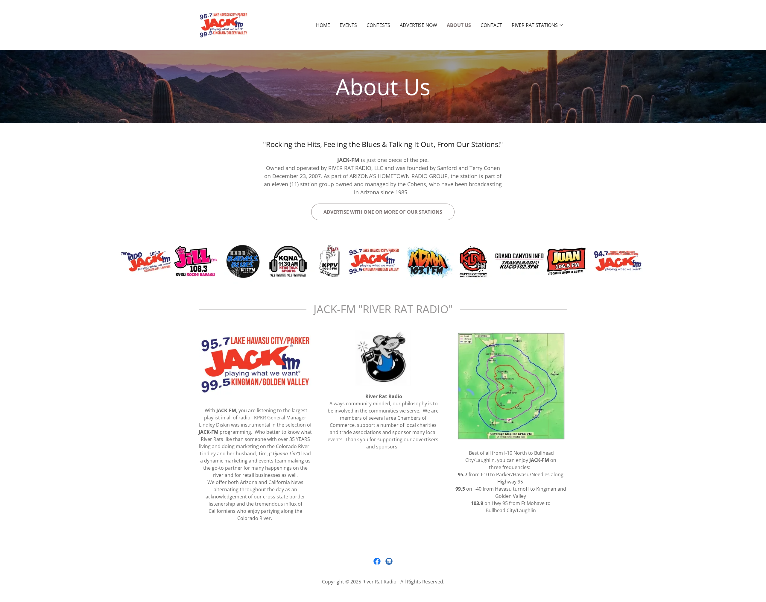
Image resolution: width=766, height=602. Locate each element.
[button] (538, 25)
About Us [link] (459, 25)
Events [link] (348, 25)
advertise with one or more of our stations (382, 212)
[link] (223, 24)
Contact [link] (491, 25)
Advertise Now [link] (418, 25)
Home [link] (323, 25)
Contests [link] (378, 25)
